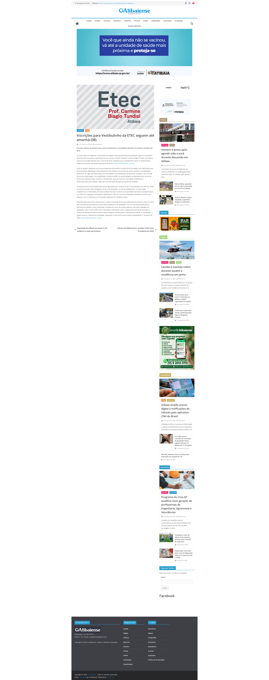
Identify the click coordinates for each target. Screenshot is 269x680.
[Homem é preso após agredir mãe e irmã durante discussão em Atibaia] (176, 132)
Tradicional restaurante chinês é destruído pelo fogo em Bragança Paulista (183, 313)
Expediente (152, 647)
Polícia (137, 21)
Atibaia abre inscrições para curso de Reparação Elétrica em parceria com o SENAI (183, 554)
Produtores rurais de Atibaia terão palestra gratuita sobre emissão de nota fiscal (183, 538)
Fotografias (152, 638)
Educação (167, 21)
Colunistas (152, 642)
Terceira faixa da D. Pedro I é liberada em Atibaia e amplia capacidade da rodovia (183, 298)
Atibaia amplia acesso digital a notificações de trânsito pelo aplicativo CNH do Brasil (175, 410)
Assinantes (152, 629)
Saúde (145, 21)
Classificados (128, 664)
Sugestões (151, 655)
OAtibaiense (98, 144)
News (87, 130)
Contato (151, 651)
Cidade (89, 21)
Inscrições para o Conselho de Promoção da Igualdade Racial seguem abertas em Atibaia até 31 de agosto (183, 440)
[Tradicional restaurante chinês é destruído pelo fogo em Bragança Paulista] (166, 315)
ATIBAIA (176, 88)
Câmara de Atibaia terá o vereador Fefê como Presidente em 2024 (135, 229)
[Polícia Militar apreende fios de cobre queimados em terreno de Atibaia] (166, 188)
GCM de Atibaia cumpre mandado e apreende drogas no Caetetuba (183, 199)
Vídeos (150, 633)
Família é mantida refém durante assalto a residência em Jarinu (176, 270)
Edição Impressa (134, 26)
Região (97, 21)
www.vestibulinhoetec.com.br (123, 163)
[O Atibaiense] (77, 23)
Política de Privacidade (156, 660)
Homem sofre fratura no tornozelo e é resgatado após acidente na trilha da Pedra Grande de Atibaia (117, 4)
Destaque (164, 145)
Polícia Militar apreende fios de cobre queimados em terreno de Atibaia (183, 186)
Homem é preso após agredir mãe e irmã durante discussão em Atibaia (174, 155)
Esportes (117, 21)
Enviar (165, 588)
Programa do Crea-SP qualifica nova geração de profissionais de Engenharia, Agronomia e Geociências (176, 504)
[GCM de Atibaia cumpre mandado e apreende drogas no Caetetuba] (166, 201)
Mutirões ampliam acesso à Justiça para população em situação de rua (175, 455)
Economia (179, 21)
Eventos (127, 21)
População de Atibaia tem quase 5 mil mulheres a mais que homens (92, 229)
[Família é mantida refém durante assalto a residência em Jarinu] (176, 250)
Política (107, 21)
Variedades (155, 21)
